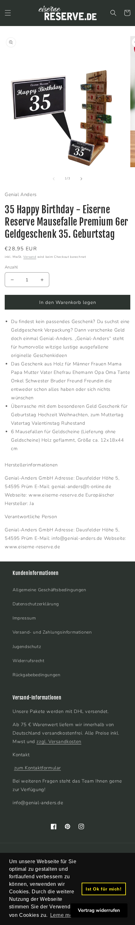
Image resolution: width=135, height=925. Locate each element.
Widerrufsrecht (28, 661)
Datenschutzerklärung (36, 604)
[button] (8, 13)
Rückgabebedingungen (36, 675)
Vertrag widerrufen (99, 910)
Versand (29, 257)
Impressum (24, 618)
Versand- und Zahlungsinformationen (52, 632)
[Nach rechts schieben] (81, 179)
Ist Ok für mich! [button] (104, 888)
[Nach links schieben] (54, 179)
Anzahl (11, 267)
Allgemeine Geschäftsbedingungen (49, 590)
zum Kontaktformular (37, 768)
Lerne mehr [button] (64, 915)
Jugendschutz (27, 647)
